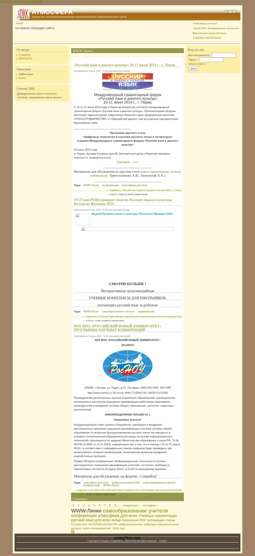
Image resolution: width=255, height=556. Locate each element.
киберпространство (130, 524)
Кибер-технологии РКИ (126, 482)
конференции (110, 185)
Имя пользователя (199, 55)
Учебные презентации (158, 516)
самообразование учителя (118, 311)
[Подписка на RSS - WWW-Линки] (72, 532)
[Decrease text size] (226, 13)
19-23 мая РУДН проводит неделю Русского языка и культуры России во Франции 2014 (123, 201)
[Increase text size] (234, 13)
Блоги (22, 78)
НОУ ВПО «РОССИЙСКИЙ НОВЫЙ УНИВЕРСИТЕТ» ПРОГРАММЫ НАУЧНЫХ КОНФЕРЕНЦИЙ (117, 327)
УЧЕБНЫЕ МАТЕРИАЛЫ (207, 38)
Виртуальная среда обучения (209, 33)
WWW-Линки (91, 185)
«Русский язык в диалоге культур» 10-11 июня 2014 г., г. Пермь (124, 64)
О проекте (24, 55)
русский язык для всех (90, 520)
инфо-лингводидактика (97, 528)
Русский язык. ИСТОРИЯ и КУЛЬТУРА (94, 524)
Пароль (193, 59)
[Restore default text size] (230, 13)
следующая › (131, 505)
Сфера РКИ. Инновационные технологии (216, 28)
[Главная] (22, 17)
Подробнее (145, 190)
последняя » (150, 505)
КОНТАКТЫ (25, 58)
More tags (119, 528)
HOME (19, 23)
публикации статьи (161, 520)
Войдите (113, 194)
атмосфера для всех (134, 185)
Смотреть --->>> (128, 162)
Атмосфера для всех (205, 23)
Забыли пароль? (197, 64)
